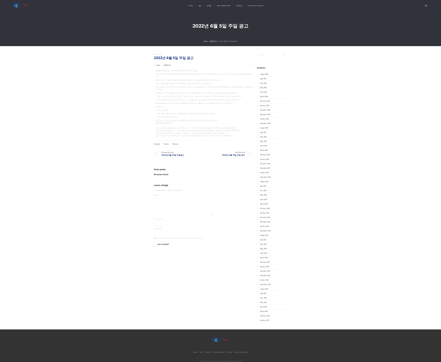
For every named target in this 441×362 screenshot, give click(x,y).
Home (206, 41)
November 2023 (265, 222)
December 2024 (265, 163)
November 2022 (265, 275)
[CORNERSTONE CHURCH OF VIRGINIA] (220, 340)
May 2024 (263, 195)
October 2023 (264, 226)
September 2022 (265, 284)
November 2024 (265, 168)
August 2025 (264, 128)
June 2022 (263, 298)
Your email (158, 228)
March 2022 (264, 311)
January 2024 (264, 213)
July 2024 (263, 186)
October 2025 (264, 119)
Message (156, 195)
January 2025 (264, 159)
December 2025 (265, 110)
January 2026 (264, 105)
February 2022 (265, 316)
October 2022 (264, 280)
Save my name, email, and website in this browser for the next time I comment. (180, 238)
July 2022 (263, 293)
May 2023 (263, 248)
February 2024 (265, 208)
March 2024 (264, 204)
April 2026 (263, 92)
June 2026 (263, 83)
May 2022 (263, 302)
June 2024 (263, 190)
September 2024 (265, 177)
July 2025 (263, 132)
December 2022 (265, 271)
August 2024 (264, 181)
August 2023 (264, 235)
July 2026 (263, 78)
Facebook (157, 144)
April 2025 (263, 146)
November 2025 (265, 114)
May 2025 (263, 141)
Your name (158, 219)
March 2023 (264, 257)
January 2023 (264, 266)
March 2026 (264, 96)
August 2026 (264, 74)
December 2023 (265, 217)
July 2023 (263, 240)
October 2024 (264, 172)
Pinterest (175, 144)
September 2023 (265, 231)
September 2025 (265, 123)
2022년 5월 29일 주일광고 (172, 155)
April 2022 (263, 307)
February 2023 (265, 262)
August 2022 (264, 289)
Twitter (166, 144)
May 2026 (263, 87)
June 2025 (263, 137)
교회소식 (213, 41)
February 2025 (265, 155)
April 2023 (263, 253)
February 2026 (265, 101)
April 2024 (263, 199)
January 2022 (264, 320)
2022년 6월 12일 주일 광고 (233, 155)
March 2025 (264, 150)
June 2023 (263, 244)
